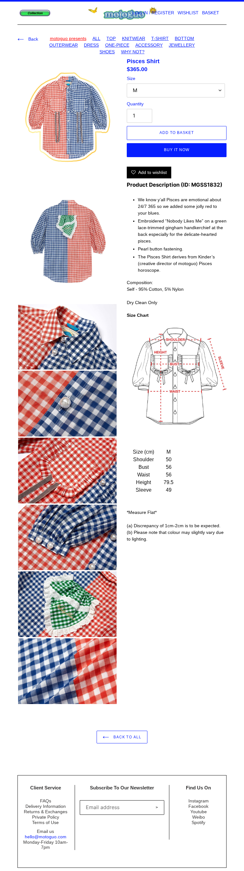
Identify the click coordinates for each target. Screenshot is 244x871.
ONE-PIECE (117, 45)
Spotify (198, 822)
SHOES (107, 51)
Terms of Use (45, 822)
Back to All (127, 737)
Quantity (135, 103)
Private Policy (45, 817)
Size (131, 78)
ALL (96, 38)
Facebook (198, 806)
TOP (111, 38)
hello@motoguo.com (45, 836)
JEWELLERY (182, 45)
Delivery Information (45, 806)
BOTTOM (184, 38)
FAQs (45, 800)
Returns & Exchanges (45, 811)
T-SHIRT (160, 38)
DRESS (91, 45)
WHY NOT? (133, 51)
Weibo (198, 817)
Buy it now (176, 150)
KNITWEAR (133, 38)
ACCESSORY (149, 45)
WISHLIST (188, 12)
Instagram (198, 800)
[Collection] (34, 13)
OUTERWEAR (63, 45)
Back (32, 39)
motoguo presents (68, 38)
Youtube (198, 811)
